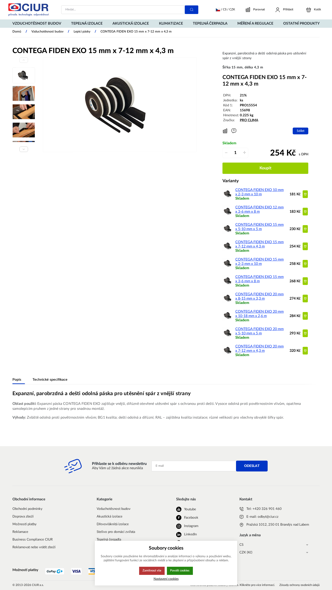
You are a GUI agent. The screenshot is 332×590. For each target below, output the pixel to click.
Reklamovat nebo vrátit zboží (34, 547)
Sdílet (300, 131)
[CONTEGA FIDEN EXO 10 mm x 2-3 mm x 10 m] (228, 198)
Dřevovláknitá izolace (113, 524)
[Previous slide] (23, 60)
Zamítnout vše (152, 570)
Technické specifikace (50, 379)
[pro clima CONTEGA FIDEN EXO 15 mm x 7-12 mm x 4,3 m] (119, 105)
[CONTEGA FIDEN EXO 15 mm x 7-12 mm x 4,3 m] (228, 250)
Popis (16, 379)
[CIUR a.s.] (28, 9)
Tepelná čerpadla (109, 539)
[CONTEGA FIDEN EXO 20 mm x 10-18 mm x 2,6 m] (228, 320)
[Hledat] (191, 9)
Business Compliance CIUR (32, 539)
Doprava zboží (23, 516)
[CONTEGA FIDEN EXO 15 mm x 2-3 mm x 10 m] (228, 268)
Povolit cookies (179, 570)
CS (241, 544)
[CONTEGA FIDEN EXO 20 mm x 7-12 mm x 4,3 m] (228, 355)
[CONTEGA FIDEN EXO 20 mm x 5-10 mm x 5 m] (228, 337)
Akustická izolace (109, 516)
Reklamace (20, 532)
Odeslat (252, 466)
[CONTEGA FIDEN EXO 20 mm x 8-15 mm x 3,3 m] (228, 302)
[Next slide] (23, 149)
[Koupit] (305, 194)
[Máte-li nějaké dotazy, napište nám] (234, 131)
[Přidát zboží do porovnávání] (225, 131)
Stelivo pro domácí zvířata (116, 532)
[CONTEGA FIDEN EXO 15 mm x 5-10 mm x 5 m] (228, 233)
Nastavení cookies (166, 579)
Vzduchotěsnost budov (114, 509)
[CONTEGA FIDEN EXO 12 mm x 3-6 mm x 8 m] (228, 215)
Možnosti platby (24, 524)
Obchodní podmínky (27, 509)
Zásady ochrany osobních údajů (299, 585)
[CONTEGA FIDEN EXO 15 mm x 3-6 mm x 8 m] (228, 285)
